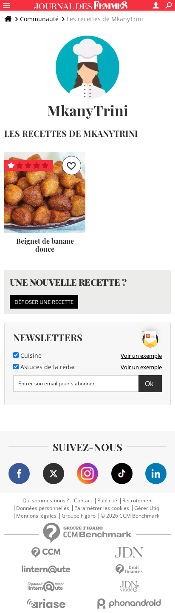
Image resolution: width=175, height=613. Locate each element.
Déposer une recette (43, 302)
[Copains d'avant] (46, 586)
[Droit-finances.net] (129, 569)
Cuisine (30, 355)
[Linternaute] (46, 570)
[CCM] (46, 552)
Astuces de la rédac (47, 367)
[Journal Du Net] (129, 552)
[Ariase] (46, 603)
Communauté (39, 19)
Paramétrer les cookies (101, 508)
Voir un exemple (141, 355)
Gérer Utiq (146, 508)
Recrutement (137, 501)
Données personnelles (42, 508)
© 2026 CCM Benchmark (130, 516)
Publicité (107, 501)
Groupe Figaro (79, 516)
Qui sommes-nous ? (46, 501)
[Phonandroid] (129, 603)
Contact (83, 501)
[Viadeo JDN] (129, 586)
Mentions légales (36, 516)
